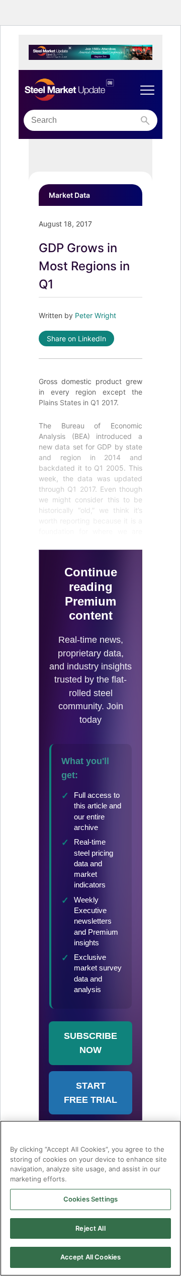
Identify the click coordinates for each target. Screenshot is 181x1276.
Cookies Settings (90, 1199)
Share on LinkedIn (76, 338)
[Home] (80, 90)
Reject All (90, 1228)
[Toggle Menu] (147, 90)
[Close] (169, 1134)
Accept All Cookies (90, 1257)
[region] (90, 1198)
